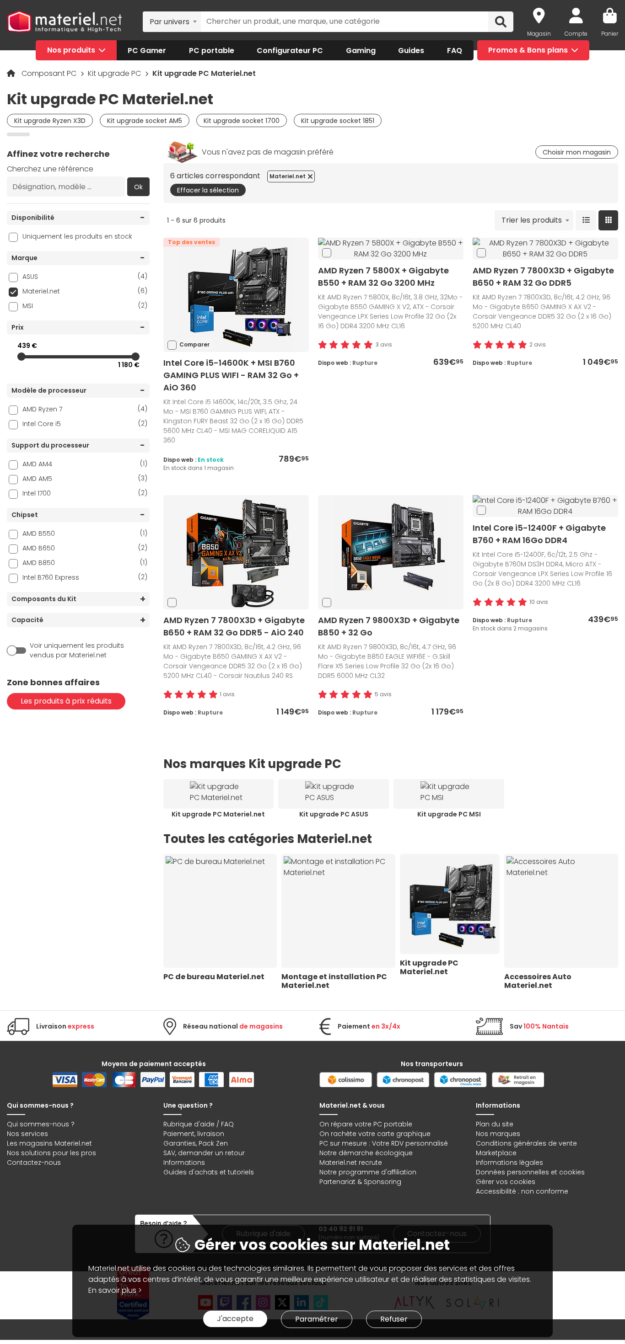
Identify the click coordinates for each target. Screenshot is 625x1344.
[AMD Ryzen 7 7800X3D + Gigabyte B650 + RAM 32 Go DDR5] (545, 248)
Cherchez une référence (50, 169)
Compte (576, 33)
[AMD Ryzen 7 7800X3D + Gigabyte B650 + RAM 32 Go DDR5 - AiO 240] (236, 552)
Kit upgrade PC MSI (449, 814)
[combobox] (172, 21)
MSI (84, 305)
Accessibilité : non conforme (522, 1191)
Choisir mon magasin (577, 152)
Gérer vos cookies (505, 1181)
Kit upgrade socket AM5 (144, 120)
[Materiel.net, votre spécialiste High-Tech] (64, 22)
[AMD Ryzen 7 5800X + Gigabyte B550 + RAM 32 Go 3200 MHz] (390, 248)
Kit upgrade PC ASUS (333, 814)
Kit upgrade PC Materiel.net (218, 814)
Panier (609, 33)
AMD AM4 (84, 464)
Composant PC (50, 73)
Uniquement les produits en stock (77, 236)
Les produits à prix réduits (66, 701)
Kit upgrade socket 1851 (337, 120)
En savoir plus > (115, 1290)
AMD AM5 (84, 478)
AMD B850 (84, 562)
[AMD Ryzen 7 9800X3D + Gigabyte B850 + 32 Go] (391, 552)
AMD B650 (84, 548)
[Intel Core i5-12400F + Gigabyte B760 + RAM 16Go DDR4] (545, 506)
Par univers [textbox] (169, 21)
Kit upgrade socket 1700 (242, 120)
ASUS (84, 276)
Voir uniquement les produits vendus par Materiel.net (77, 650)
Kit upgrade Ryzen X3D (50, 120)
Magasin (539, 33)
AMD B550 (84, 533)
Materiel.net (84, 291)
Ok (138, 187)
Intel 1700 (84, 493)
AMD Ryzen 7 (84, 409)
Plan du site (494, 1124)
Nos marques (498, 1133)
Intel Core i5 (84, 423)
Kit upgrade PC (115, 73)
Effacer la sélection (208, 190)
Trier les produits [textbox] (531, 220)
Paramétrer (316, 1319)
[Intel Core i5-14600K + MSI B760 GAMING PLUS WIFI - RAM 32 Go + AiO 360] (236, 294)
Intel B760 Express (84, 577)
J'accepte (235, 1318)
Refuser (394, 1319)
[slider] (21, 356)
